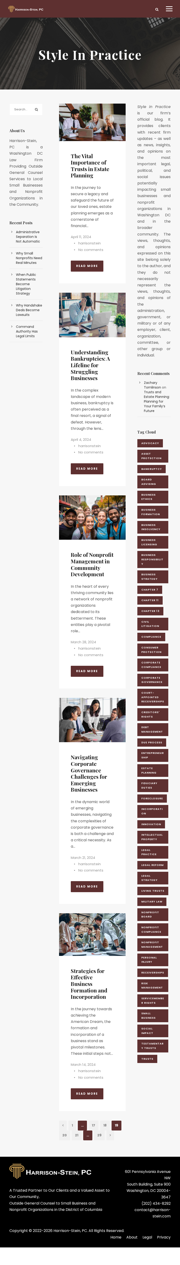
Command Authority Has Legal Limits (27, 331)
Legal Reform (152, 865)
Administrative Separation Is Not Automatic (28, 237)
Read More (87, 266)
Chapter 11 (150, 600)
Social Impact (147, 1031)
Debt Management (152, 729)
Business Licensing (149, 542)
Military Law (151, 901)
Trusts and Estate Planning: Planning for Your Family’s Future (157, 401)
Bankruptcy (151, 469)
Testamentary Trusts (152, 1046)
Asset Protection (151, 456)
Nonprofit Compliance (151, 929)
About (132, 1237)
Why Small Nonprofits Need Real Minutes (29, 258)
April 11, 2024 (81, 236)
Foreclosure (152, 798)
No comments (90, 249)
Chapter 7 (149, 589)
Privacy (164, 1237)
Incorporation (152, 811)
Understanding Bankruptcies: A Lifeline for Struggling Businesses (90, 365)
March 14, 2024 (83, 1064)
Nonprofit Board (150, 914)
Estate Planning (149, 770)
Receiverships (152, 972)
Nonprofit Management (152, 944)
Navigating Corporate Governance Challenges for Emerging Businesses (89, 773)
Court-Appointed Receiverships (152, 697)
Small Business (148, 1015)
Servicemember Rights (152, 1000)
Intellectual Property (152, 837)
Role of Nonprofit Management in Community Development (92, 564)
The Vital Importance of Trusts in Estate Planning (90, 165)
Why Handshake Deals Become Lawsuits (29, 310)
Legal (147, 1237)
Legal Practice (149, 852)
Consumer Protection (151, 650)
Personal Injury (149, 960)
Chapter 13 (150, 611)
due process (151, 742)
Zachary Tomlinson (152, 385)
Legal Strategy (149, 878)
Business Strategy (149, 577)
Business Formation (150, 512)
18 (105, 1125)
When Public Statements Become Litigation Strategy (26, 284)
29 (99, 1135)
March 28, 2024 (83, 642)
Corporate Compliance (151, 665)
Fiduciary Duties (149, 785)
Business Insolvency (150, 527)
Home (115, 1237)
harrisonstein (89, 243)
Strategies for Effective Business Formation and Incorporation (89, 983)
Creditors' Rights (150, 714)
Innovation (151, 824)
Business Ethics (148, 497)
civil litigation (150, 624)
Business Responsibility (152, 559)
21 (76, 1135)
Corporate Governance (151, 680)
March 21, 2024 (83, 857)
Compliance (151, 637)
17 (93, 1125)
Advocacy (150, 443)
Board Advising (148, 482)
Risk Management (152, 985)
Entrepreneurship (152, 755)
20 (64, 1135)
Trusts (147, 1059)
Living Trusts (152, 891)
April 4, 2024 (81, 439)
